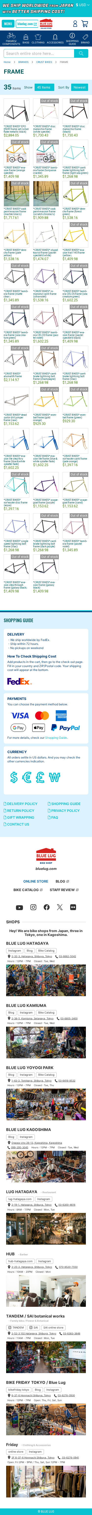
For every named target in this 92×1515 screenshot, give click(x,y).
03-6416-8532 (66, 1080)
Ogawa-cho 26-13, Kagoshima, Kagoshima (37, 1142)
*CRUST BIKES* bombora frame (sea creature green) (16, 335)
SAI (36, 1327)
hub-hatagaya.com (20, 1261)
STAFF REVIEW (62, 890)
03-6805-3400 (69, 1018)
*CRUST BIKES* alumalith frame (13, 375)
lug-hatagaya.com (20, 1199)
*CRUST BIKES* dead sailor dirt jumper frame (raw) (15, 417)
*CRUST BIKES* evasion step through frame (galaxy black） (16, 585)
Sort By (63, 87)
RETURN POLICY (20, 810)
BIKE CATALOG (26, 890)
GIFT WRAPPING (20, 817)
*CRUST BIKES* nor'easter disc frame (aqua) (15, 503)
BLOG (60, 881)
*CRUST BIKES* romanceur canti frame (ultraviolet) (44, 294)
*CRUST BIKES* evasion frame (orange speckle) (15, 170)
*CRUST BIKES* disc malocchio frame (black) (74, 129)
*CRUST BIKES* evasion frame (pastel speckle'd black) (74, 335)
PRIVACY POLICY (65, 810)
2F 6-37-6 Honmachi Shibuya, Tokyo (33, 1457)
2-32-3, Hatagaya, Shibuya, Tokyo (32, 956)
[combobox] (39, 53)
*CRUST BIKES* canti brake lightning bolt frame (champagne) (44, 376)
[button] (83, 5)
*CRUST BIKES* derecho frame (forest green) (74, 211)
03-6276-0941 (70, 1457)
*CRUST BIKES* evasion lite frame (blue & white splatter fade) (45, 459)
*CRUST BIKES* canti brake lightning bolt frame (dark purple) (44, 544)
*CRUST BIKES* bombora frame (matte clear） (16, 294)
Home (7, 61)
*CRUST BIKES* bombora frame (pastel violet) (75, 544)
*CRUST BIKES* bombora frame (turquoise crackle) (45, 170)
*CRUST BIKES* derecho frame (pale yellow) (15, 253)
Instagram (14, 950)
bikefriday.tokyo (18, 1389)
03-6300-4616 (66, 1204)
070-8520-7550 (68, 1266)
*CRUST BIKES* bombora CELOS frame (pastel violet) (46, 335)
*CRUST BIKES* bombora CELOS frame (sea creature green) (75, 294)
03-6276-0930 (66, 1395)
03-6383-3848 (71, 1333)
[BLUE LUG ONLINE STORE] (46, 24)
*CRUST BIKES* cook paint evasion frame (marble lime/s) (15, 211)
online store (15, 1451)
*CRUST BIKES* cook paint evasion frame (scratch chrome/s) (44, 211)
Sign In (75, 23)
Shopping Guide (56, 737)
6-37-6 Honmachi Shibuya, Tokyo (31, 1395)
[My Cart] (84, 24)
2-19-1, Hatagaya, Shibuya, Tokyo (32, 1204)
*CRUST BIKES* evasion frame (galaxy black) (44, 585)
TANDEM (18, 1327)
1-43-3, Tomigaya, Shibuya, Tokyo (32, 1080)
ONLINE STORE (35, 881)
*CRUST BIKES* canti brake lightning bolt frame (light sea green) (75, 170)
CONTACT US (17, 824)
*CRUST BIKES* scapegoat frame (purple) (45, 501)
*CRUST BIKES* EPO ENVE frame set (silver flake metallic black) (16, 129)
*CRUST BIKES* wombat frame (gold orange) (45, 417)
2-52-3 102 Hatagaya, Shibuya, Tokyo (34, 1333)
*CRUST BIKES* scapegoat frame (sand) (75, 501)
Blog (30, 950)
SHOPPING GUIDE (66, 804)
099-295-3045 (19, 1147)
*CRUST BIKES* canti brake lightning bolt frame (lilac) (74, 376)
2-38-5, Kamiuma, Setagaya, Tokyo (32, 1018)
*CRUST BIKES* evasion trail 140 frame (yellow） (74, 253)
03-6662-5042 (67, 956)
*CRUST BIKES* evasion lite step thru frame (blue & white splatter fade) (15, 460)
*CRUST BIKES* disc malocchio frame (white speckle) (44, 129)
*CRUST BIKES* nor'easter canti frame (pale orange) (75, 459)
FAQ (54, 817)
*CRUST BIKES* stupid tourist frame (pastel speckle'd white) (45, 253)
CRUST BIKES (44, 61)
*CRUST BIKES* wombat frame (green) (74, 416)
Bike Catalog (46, 950)
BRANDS (23, 61)
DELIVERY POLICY (22, 804)
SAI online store (53, 1327)
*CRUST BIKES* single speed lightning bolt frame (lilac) (16, 544)
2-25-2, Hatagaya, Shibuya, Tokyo (32, 1266)
